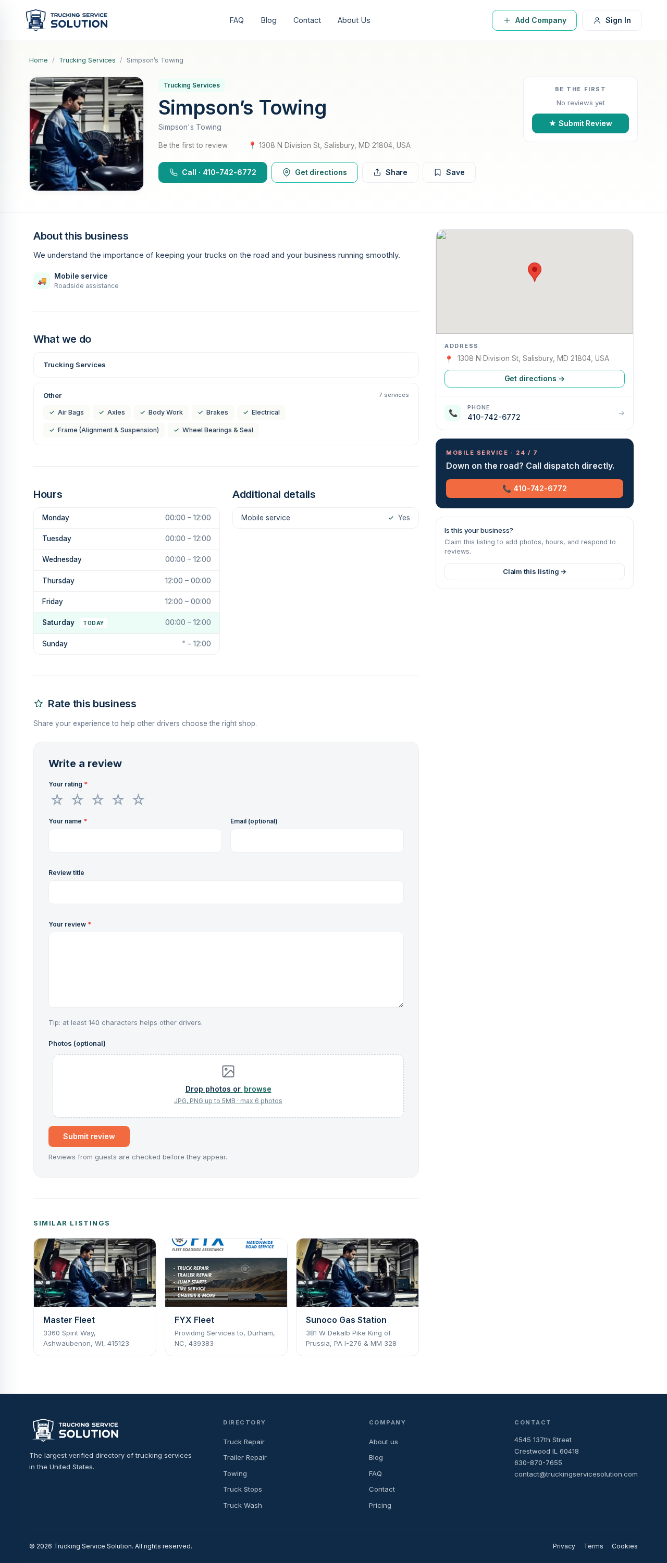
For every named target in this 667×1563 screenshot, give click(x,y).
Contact (307, 20)
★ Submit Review (580, 123)
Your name (67, 821)
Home (38, 60)
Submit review (89, 1136)
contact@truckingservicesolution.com (576, 1474)
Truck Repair (244, 1441)
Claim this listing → (535, 571)
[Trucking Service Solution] (66, 20)
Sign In (618, 20)
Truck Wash (242, 1505)
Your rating (68, 784)
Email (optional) (254, 821)
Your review (69, 924)
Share (397, 172)
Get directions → (534, 378)
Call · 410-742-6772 (219, 172)
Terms (593, 1546)
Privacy (564, 1546)
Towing (235, 1473)
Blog (269, 20)
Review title (66, 873)
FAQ (236, 20)
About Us (354, 20)
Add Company (540, 20)
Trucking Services (87, 60)
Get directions (321, 172)
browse (257, 1088)
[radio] (57, 800)
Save (455, 172)
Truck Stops (242, 1489)
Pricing (380, 1505)
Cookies (625, 1546)
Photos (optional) (77, 1043)
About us (383, 1441)
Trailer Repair (245, 1457)
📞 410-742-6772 (534, 488)
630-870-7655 (538, 1462)
